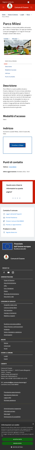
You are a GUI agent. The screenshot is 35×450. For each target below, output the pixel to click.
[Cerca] (31, 7)
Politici (6, 291)
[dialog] (17, 436)
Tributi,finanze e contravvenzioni (13, 327)
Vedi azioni (15, 39)
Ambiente (7, 329)
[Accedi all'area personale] (28, 2)
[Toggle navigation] (3, 7)
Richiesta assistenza (10, 400)
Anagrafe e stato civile (10, 305)
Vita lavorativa (8, 310)
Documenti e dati (9, 297)
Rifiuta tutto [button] (17, 443)
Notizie (6, 343)
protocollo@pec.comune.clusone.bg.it (15, 382)
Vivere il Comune (13, 15)
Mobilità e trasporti (9, 316)
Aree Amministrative (10, 283)
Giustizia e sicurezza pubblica (12, 324)
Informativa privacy (9, 411)
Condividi (6, 39)
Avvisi (5, 349)
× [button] (33, 424)
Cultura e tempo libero (10, 308)
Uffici (5, 286)
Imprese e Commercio (10, 313)
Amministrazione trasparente (12, 409)
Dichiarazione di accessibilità (12, 417)
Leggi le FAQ (7, 398)
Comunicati (7, 346)
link (2, 436)
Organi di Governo (9, 280)
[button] (17, 447)
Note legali (7, 414)
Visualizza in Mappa (17, 145)
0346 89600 (12, 167)
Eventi (6, 359)
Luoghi (22, 15)
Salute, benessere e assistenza (13, 332)
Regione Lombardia (8, 2)
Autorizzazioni (8, 335)
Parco (28, 15)
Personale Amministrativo (11, 294)
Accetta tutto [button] (17, 439)
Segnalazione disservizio (11, 395)
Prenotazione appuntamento (12, 392)
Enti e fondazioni (9, 288)
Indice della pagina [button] (11, 61)
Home (3, 15)
